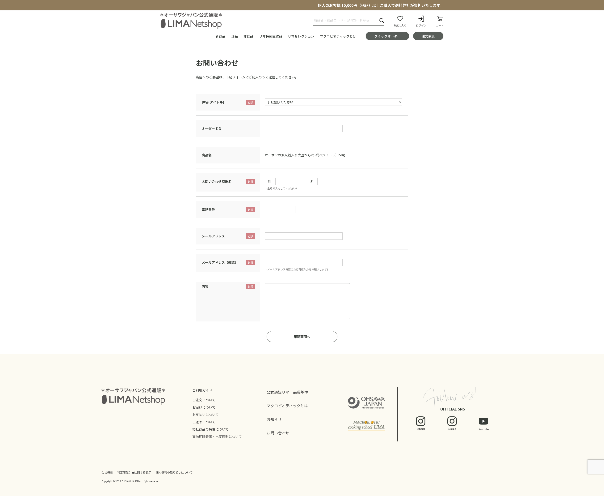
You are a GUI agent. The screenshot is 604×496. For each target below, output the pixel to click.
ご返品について (203, 421)
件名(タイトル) (213, 102)
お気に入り (400, 25)
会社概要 (107, 472)
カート (440, 25)
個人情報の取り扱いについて (174, 472)
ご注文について (203, 400)
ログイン (421, 25)
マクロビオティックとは (287, 405)
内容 (205, 286)
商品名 (207, 155)
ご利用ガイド (202, 390)
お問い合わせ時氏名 (216, 181)
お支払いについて (205, 414)
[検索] (381, 20)
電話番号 (208, 209)
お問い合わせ (278, 433)
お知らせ (274, 419)
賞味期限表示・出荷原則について (217, 436)
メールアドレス (213, 236)
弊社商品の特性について (210, 429)
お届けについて (203, 407)
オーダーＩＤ (212, 128)
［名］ (312, 181)
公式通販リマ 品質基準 (287, 392)
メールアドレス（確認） (220, 262)
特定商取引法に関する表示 (134, 472)
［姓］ (270, 181)
